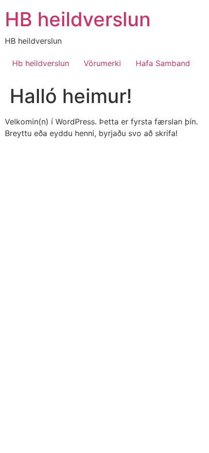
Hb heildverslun (40, 63)
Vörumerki (102, 63)
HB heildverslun (78, 19)
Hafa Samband (163, 63)
